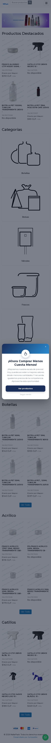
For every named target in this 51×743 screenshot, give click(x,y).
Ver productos (25, 388)
